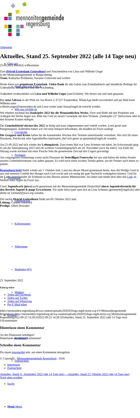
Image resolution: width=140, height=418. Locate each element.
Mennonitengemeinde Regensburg (37, 358)
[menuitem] (73, 383)
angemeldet (18, 352)
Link (130, 176)
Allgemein (6, 47)
